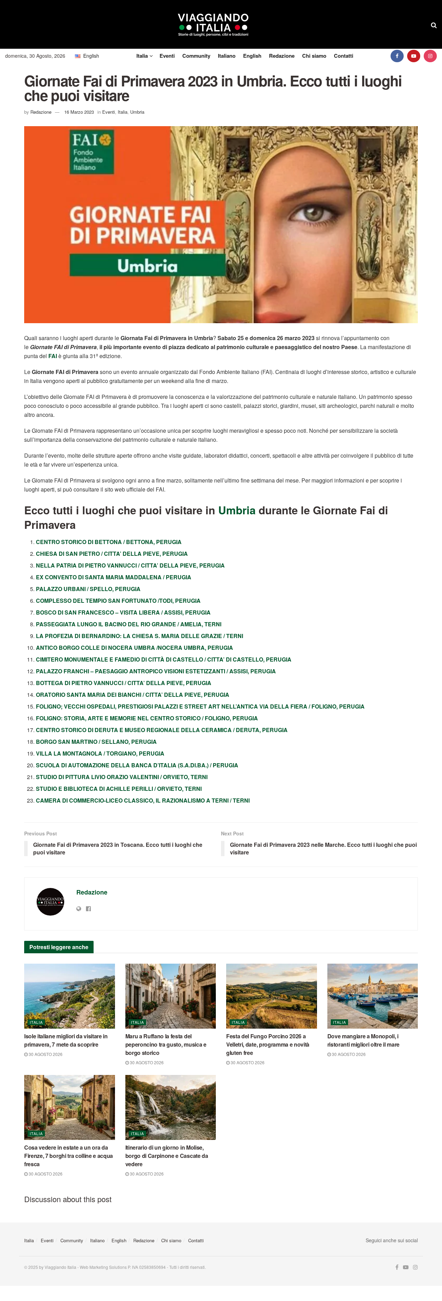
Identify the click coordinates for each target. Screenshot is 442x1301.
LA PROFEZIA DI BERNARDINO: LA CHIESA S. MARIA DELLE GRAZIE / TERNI (139, 636)
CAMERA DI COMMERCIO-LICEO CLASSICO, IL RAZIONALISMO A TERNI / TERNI (143, 800)
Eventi (167, 55)
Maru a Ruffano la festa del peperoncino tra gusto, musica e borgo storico (165, 1044)
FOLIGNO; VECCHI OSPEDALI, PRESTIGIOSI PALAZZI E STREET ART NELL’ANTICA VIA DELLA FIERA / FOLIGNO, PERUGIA (200, 706)
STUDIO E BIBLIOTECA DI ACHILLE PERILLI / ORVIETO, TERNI (119, 789)
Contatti (343, 55)
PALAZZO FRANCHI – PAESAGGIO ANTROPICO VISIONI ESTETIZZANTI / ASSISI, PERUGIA (156, 671)
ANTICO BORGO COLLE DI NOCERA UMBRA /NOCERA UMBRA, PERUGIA (134, 648)
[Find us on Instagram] (430, 56)
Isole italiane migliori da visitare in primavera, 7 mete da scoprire (66, 1040)
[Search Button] (434, 24)
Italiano (227, 55)
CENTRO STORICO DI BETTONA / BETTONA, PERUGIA (109, 542)
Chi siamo (314, 55)
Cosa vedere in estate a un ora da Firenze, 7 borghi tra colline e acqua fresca (68, 1155)
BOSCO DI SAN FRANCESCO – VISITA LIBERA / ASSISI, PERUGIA (123, 612)
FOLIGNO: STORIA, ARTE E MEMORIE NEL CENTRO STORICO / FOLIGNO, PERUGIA (147, 718)
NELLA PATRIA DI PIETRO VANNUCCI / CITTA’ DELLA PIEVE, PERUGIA (130, 565)
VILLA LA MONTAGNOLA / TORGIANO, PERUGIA (100, 753)
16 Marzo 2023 (79, 112)
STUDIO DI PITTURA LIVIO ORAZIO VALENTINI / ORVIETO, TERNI (122, 777)
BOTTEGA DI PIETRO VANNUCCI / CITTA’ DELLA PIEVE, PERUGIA (123, 683)
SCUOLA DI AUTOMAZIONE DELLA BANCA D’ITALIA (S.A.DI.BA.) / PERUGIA (137, 765)
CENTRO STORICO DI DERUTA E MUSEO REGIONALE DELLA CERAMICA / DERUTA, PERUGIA (162, 730)
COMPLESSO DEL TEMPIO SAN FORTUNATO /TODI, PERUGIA (118, 601)
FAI (52, 356)
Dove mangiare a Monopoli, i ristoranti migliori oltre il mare (363, 1040)
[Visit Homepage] (213, 24)
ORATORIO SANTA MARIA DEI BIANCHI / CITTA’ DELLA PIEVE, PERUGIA (132, 695)
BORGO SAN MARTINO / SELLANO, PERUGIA (96, 742)
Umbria (137, 112)
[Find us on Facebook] (397, 56)
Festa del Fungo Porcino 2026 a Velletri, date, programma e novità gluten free (267, 1044)
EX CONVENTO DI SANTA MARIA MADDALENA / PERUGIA (113, 577)
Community (196, 55)
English (252, 55)
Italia (142, 55)
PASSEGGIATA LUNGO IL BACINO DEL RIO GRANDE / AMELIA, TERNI (128, 624)
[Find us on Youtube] (413, 56)
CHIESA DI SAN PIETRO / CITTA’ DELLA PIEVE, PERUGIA (112, 554)
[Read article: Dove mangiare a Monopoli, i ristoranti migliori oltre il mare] (372, 996)
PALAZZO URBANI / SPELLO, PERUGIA (88, 589)
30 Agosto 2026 (45, 1054)
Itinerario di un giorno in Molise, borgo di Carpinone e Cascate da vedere (166, 1155)
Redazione (282, 55)
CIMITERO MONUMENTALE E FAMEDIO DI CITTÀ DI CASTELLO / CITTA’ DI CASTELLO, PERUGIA (163, 659)
